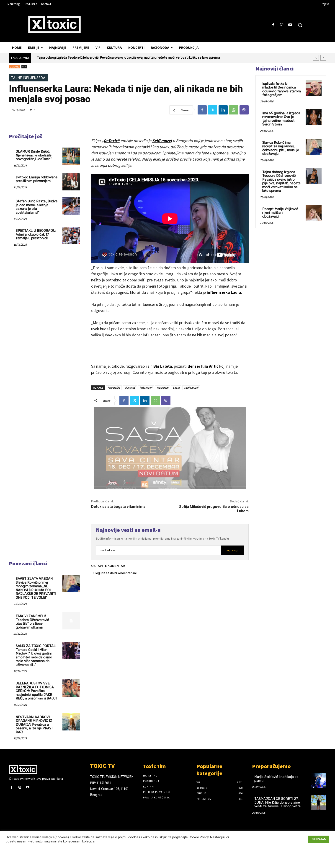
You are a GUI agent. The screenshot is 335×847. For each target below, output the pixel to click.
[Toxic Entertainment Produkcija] (54, 24)
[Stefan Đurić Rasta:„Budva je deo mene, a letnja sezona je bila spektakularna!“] (71, 206)
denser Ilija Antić (203, 366)
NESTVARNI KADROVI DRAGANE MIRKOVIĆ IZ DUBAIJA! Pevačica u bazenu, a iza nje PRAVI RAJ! (34, 724)
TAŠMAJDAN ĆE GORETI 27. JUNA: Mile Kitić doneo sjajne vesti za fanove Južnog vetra (277, 802)
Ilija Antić (129, 387)
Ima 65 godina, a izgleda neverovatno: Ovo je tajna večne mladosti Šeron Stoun (281, 119)
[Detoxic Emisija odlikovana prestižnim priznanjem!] (71, 182)
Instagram (162, 387)
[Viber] (244, 109)
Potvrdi (232, 550)
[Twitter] (212, 109)
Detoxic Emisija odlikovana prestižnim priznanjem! (36, 179)
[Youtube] (290, 25)
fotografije (114, 387)
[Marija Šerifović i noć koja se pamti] (318, 780)
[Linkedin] (223, 109)
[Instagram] (282, 25)
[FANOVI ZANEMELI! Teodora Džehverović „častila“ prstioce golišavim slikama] (71, 620)
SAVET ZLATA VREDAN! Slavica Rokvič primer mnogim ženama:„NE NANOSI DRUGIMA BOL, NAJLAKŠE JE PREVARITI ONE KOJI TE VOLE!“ (36, 588)
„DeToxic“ (110, 140)
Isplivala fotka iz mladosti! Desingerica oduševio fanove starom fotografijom (281, 89)
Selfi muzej (162, 140)
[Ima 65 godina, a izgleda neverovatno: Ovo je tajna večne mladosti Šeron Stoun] (314, 117)
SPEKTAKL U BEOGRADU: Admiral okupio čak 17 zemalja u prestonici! (36, 234)
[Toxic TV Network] (46, 769)
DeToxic (14, 66)
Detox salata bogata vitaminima (118, 506)
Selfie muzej (191, 387)
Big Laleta (162, 366)
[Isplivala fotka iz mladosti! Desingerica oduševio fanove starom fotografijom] (314, 88)
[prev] (316, 58)
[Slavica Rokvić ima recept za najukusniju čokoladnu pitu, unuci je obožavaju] (314, 147)
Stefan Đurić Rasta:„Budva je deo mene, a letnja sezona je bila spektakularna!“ (36, 207)
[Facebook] (273, 25)
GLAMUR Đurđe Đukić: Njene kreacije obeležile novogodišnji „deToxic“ (34, 155)
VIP (24, 66)
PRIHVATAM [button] (319, 839)
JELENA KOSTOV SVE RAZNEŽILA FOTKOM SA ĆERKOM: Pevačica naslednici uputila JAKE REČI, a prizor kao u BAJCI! (36, 690)
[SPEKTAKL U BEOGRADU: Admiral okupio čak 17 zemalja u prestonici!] (71, 235)
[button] (299, 24)
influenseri (146, 387)
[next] (323, 58)
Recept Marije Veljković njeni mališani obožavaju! (280, 212)
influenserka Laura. (224, 292)
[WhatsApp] (233, 109)
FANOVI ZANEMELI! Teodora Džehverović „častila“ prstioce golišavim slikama (32, 621)
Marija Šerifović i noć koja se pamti (276, 779)
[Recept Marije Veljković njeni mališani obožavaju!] (314, 213)
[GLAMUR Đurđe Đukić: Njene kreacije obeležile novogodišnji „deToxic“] (71, 156)
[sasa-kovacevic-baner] (170, 448)
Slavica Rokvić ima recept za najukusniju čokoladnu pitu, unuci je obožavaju (280, 148)
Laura (176, 387)
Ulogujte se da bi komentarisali (115, 573)
